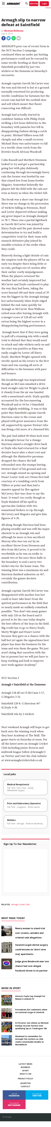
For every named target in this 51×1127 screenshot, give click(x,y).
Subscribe (34, 3)
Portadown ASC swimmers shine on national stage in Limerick (31, 1011)
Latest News (25, 1064)
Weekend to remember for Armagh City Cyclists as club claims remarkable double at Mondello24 (29, 1040)
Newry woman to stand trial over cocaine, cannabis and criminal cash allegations (30, 933)
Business (25, 1067)
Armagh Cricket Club (20, 904)
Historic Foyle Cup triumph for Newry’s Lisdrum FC (30, 997)
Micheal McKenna (13, 30)
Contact (25, 1086)
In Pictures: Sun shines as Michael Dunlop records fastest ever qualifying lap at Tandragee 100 (31, 1026)
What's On (25, 1074)
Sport (25, 1071)
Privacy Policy (25, 1079)
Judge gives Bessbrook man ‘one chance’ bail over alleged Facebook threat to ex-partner (32, 966)
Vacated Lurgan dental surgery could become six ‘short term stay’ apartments (31, 949)
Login (44, 3)
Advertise (25, 1083)
